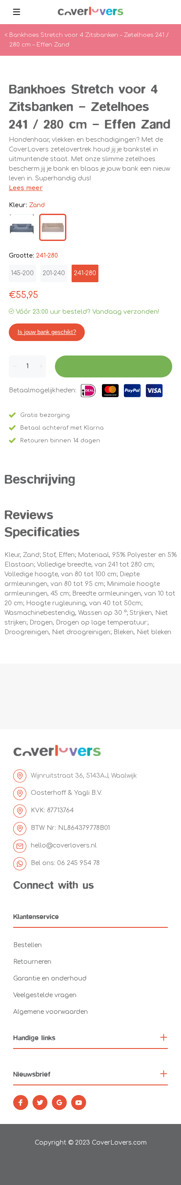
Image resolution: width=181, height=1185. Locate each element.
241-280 (85, 273)
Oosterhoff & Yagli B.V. (66, 793)
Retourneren (32, 962)
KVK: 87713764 (52, 810)
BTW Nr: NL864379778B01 (70, 828)
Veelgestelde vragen (44, 995)
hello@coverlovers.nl (64, 845)
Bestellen (27, 945)
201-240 (54, 273)
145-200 (22, 273)
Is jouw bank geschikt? (47, 332)
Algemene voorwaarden (50, 1012)
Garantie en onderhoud (50, 978)
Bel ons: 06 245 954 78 (65, 863)
